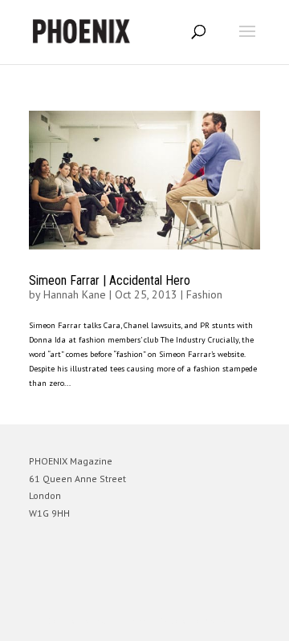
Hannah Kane (74, 294)
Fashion (204, 294)
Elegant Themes (122, 621)
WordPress (222, 621)
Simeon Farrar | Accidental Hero (109, 280)
